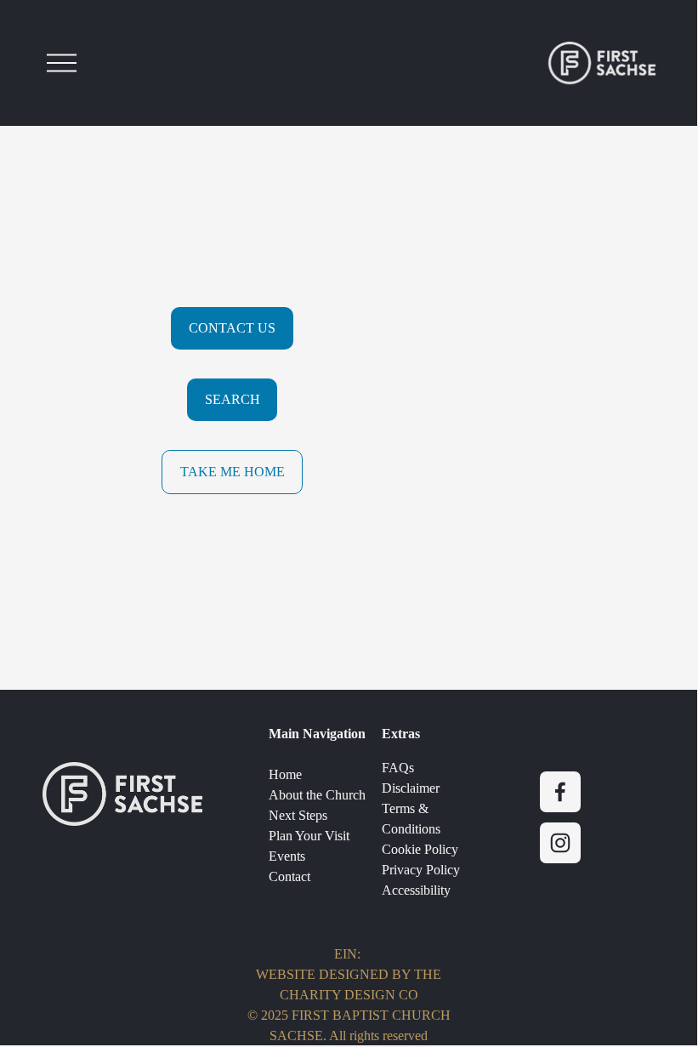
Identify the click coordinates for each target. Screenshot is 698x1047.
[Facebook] (560, 791)
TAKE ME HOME (232, 471)
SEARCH (232, 399)
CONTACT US (232, 328)
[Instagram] (560, 842)
